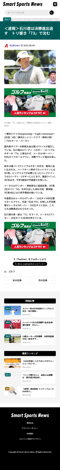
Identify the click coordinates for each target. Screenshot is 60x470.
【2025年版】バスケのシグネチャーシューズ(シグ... (38, 362)
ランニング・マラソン (39, 19)
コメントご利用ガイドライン (30, 439)
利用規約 (30, 433)
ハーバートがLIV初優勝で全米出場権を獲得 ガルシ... (37, 323)
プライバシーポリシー (30, 428)
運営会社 (30, 423)
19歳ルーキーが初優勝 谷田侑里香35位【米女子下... (38, 337)
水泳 (53, 19)
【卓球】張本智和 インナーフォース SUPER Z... (38, 390)
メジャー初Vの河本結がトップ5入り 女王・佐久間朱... (39, 309)
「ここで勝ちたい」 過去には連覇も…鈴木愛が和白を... (37, 376)
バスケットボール (20, 19)
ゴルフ (7, 19)
